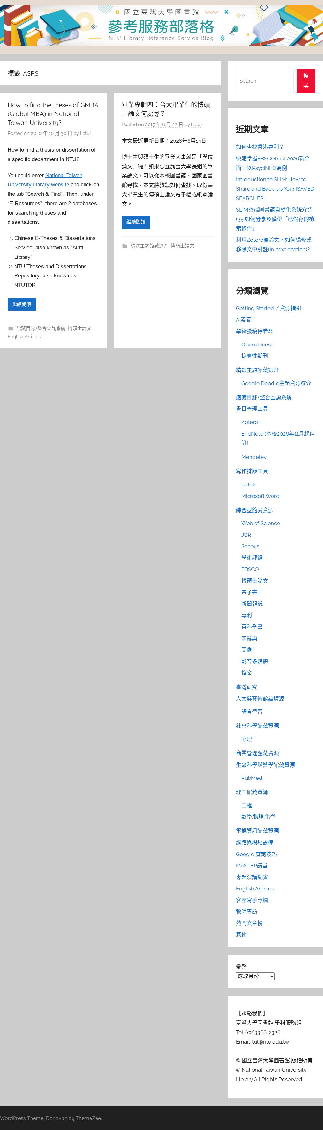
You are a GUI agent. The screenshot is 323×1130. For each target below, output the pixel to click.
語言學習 (252, 712)
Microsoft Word (260, 496)
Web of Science (260, 523)
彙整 (241, 967)
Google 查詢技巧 (256, 854)
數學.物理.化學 (258, 817)
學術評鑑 (252, 558)
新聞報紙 (252, 604)
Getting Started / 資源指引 (268, 308)
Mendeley (254, 457)
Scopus (250, 546)
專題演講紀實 (252, 877)
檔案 (246, 673)
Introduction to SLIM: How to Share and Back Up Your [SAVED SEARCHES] (275, 188)
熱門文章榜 (249, 923)
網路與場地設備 (254, 842)
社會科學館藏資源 (257, 726)
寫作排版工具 (252, 471)
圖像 (246, 650)
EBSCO (250, 569)
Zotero (249, 422)
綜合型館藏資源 (254, 510)
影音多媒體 (254, 661)
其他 (241, 934)
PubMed (251, 778)
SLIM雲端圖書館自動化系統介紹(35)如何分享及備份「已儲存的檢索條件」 (275, 219)
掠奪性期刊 (254, 356)
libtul (85, 133)
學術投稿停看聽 (254, 331)
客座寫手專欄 (252, 900)
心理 (246, 739)
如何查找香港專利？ (260, 147)
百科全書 (252, 627)
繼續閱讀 (21, 304)
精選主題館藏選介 (149, 246)
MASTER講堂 (252, 865)
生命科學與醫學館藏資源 (265, 765)
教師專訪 (246, 911)
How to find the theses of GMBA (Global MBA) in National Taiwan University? (53, 113)
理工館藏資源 (252, 792)
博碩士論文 (79, 328)
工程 (246, 805)
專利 (246, 615)
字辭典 (249, 638)
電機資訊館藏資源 (257, 831)
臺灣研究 (246, 687)
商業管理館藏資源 (257, 753)
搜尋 (306, 81)
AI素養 (243, 319)
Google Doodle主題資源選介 (276, 383)
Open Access (257, 344)
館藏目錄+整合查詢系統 (41, 328)
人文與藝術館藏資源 (260, 699)
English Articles (24, 336)
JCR (246, 535)
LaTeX (248, 484)
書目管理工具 (252, 409)
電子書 (249, 592)
